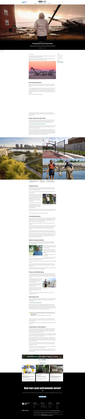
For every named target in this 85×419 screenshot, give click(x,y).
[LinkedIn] (23, 410)
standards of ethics (44, 414)
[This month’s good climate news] (42, 369)
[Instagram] (22, 410)
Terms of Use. (58, 410)
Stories (35, 3)
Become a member (42, 396)
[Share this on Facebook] (59, 62)
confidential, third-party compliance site (47, 415)
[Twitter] (25, 410)
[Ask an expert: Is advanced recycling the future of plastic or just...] (56, 369)
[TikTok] (28, 410)
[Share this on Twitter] (58, 62)
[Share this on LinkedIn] (57, 62)
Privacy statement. (53, 410)
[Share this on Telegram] (62, 62)
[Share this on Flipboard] (61, 62)
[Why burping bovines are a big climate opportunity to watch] (28, 369)
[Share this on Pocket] (60, 62)
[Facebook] (26, 410)
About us (49, 3)
